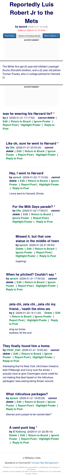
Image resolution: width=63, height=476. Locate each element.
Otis (12, 147)
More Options (50, 35)
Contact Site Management (45, 462)
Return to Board (21, 121)
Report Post (10, 125)
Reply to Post (14, 158)
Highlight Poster (31, 125)
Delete (19, 248)
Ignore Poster (42, 121)
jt (7, 117)
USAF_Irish (13, 350)
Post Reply (9, 35)
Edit (5, 121)
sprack (23, 26)
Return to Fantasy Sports (29, 35)
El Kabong (19, 431)
